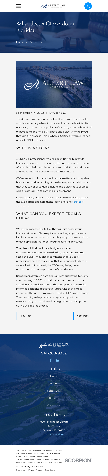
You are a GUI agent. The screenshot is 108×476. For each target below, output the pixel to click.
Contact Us (54, 405)
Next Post (82, 315)
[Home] (53, 6)
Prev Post (25, 315)
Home (54, 376)
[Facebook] (50, 360)
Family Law (54, 390)
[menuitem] (20, 470)
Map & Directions (54, 434)
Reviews (54, 398)
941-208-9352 (54, 353)
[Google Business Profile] (57, 360)
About (54, 383)
